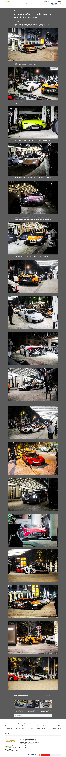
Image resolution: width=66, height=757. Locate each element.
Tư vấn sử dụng (33, 725)
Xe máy (16, 730)
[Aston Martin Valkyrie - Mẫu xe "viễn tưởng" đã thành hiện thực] (33, 704)
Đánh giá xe (22, 3)
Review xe (53, 725)
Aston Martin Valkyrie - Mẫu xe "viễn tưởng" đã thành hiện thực (32, 710)
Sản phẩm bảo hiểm (41, 725)
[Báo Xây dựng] (54, 4)
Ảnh (46, 3)
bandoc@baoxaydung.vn (13, 750)
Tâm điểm (7, 733)
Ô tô (59, 725)
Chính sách (7, 725)
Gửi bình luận (48, 715)
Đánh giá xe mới (25, 725)
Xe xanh (38, 3)
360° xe (9, 3)
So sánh (23, 728)
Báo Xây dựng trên (20, 695)
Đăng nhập (59, 1)
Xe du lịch (16, 725)
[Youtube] (38, 755)
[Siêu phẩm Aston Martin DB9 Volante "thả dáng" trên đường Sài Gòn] (20, 704)
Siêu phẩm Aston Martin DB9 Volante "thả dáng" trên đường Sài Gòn (19, 710)
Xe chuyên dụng (17, 728)
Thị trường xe (15, 3)
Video (42, 3)
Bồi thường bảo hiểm (41, 728)
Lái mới (27, 3)
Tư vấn (53, 730)
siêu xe (45, 101)
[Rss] (39, 755)
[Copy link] (51, 695)
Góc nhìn (7, 730)
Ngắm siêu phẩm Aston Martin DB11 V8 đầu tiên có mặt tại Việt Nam (45, 710)
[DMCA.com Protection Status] (8, 746)
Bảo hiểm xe (32, 3)
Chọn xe (31, 728)
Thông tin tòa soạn (45, 755)
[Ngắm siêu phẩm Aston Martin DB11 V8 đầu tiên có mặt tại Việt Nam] (46, 704)
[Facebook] (36, 755)
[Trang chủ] (5, 3)
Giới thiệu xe (54, 728)
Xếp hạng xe (24, 730)
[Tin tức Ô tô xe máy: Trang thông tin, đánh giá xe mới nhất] (7, 1)
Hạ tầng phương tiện (9, 728)
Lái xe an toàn (32, 730)
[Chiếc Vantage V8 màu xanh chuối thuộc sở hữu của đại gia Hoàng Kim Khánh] (33, 122)
